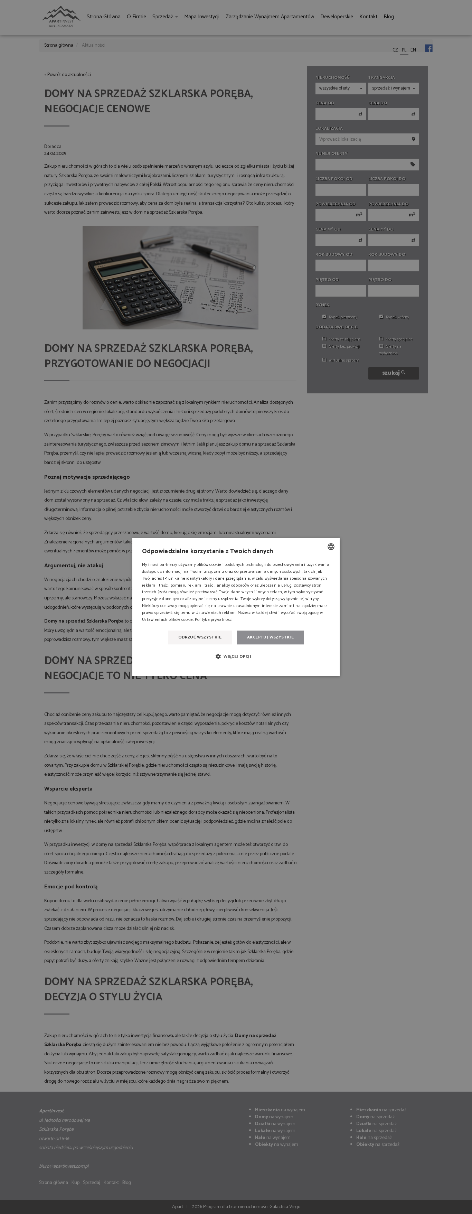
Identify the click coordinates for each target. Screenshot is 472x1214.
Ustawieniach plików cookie (167, 619)
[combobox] (331, 546)
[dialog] (236, 607)
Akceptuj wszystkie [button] (270, 637)
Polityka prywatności (214, 619)
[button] (236, 656)
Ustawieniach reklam (216, 612)
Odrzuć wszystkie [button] (199, 637)
